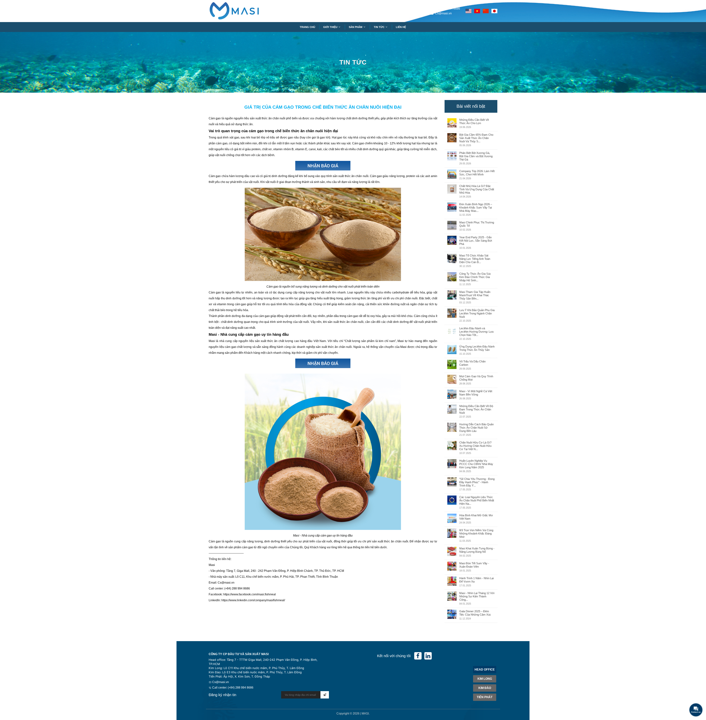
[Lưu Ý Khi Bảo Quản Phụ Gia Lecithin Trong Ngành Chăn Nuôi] (452, 316)
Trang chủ (307, 27)
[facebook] (418, 656)
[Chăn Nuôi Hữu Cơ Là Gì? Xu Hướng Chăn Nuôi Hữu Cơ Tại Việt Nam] (452, 448)
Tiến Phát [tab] (485, 697)
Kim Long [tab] (484, 678)
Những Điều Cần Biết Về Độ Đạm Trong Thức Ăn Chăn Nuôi (476, 409)
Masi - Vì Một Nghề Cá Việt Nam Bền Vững (475, 393)
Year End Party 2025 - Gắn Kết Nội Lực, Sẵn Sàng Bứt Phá (475, 240)
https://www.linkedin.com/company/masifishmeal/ (253, 600)
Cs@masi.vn (443, 13)
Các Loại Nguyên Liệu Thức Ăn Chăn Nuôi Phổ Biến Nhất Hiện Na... (476, 500)
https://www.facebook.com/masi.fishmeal (249, 594)
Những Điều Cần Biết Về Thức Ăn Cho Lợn (474, 121)
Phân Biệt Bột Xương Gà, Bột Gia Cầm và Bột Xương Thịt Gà (476, 156)
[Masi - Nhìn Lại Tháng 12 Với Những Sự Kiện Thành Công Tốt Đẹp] (452, 598)
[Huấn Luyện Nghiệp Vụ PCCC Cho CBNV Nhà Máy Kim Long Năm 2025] (452, 466)
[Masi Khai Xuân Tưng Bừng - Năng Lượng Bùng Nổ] (452, 552)
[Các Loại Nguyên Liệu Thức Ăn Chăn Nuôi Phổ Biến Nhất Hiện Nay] (452, 503)
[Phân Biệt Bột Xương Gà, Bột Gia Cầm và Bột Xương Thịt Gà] (452, 158)
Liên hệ (401, 27)
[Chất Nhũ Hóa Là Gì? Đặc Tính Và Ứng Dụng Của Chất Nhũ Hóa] (452, 191)
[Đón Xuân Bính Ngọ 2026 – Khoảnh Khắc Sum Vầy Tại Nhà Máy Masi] (452, 210)
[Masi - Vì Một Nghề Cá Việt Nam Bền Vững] (452, 395)
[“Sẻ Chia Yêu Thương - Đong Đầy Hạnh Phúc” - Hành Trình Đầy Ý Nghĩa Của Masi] (452, 484)
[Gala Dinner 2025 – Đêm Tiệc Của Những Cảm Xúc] (452, 615)
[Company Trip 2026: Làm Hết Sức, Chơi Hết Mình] (452, 175)
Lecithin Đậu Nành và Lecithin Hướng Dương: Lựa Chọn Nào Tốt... (476, 331)
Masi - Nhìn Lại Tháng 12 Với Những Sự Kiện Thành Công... (476, 596)
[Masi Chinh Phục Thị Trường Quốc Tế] (452, 226)
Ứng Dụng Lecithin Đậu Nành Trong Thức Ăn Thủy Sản (477, 348)
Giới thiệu (330, 27)
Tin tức (379, 27)
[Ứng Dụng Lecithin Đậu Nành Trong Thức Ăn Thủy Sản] (452, 350)
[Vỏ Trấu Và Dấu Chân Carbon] (452, 365)
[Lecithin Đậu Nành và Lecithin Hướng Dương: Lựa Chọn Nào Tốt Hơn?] (452, 334)
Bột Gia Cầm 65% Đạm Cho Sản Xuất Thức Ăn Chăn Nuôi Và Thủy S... (476, 138)
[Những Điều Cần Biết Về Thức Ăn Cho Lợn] (452, 123)
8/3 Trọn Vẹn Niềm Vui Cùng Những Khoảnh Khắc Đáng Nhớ (476, 533)
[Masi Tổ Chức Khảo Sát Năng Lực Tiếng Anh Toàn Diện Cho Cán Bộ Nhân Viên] (452, 261)
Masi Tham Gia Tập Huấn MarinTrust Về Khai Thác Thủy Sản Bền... (474, 295)
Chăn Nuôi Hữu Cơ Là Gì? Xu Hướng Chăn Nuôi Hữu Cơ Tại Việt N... (475, 446)
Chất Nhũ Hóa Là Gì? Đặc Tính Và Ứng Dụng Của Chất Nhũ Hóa (476, 189)
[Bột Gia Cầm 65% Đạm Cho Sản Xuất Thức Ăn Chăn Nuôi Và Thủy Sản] (452, 140)
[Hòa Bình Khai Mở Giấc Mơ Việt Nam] (452, 519)
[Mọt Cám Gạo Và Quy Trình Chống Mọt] (452, 380)
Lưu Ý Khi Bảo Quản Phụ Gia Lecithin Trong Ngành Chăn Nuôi (477, 313)
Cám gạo (215, 176)
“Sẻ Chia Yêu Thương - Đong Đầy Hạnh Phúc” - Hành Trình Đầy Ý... (477, 482)
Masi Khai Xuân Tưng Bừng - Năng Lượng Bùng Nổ (476, 550)
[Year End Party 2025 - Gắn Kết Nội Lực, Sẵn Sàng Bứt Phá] (452, 243)
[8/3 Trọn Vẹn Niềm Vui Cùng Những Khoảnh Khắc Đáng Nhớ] (452, 536)
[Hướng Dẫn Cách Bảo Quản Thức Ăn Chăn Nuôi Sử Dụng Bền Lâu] (452, 430)
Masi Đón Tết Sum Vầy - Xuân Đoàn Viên (474, 565)
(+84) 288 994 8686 (447, 8)
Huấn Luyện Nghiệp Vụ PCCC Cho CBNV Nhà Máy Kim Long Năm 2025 (476, 464)
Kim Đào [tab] (484, 687)
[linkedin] (428, 656)
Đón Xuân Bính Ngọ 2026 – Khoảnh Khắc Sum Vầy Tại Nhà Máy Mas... (475, 207)
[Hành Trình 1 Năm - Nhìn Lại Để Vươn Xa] (452, 582)
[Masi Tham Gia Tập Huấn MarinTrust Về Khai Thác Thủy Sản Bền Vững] (452, 297)
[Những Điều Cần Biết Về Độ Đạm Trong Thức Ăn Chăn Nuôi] (452, 411)
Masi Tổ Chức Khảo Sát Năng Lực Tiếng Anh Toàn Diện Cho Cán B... (474, 259)
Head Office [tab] (485, 669)
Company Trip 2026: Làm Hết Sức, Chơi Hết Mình (477, 173)
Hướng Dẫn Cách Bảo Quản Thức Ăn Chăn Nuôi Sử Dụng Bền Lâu (476, 427)
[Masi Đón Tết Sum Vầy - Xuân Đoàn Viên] (452, 567)
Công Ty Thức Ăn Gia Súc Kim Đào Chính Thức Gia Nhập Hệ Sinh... (475, 277)
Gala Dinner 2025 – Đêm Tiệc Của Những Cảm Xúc (475, 613)
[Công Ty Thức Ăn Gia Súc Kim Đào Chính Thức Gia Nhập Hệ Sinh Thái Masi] (452, 279)
